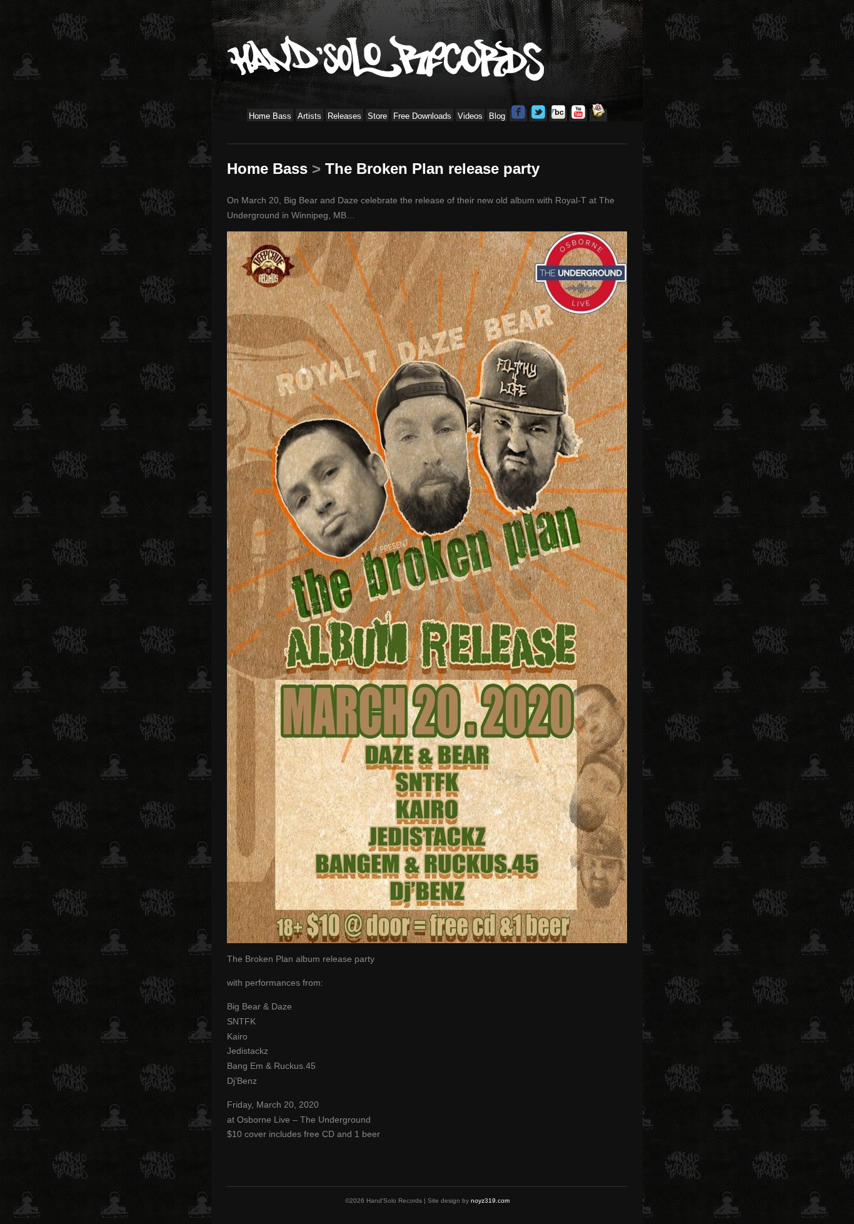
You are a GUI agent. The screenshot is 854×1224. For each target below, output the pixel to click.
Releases (344, 116)
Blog (497, 116)
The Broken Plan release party (432, 168)
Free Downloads (422, 116)
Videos (470, 116)
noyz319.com (490, 1200)
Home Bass (270, 116)
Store (377, 116)
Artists (309, 116)
